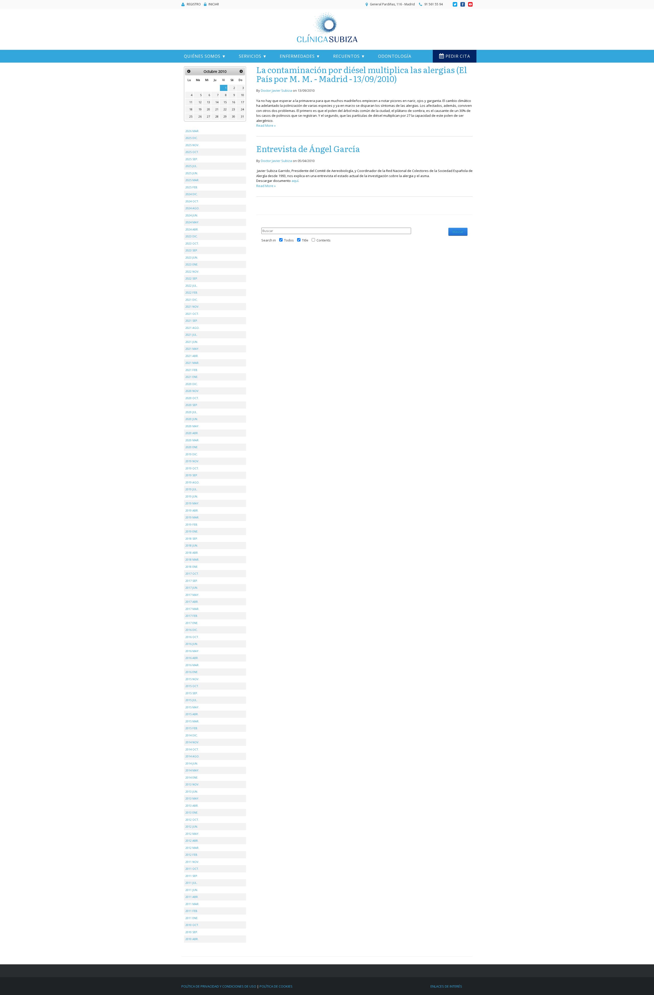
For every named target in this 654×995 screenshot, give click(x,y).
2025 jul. (191, 166)
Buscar (458, 231)
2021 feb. (191, 370)
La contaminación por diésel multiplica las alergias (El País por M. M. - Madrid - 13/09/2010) (361, 74)
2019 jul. (191, 489)
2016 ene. (191, 672)
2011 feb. (191, 911)
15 (225, 102)
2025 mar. (192, 180)
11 (190, 102)
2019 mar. (192, 517)
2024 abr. (191, 229)
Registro (194, 4)
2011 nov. (192, 862)
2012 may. (192, 834)
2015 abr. (191, 714)
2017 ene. (191, 623)
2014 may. (192, 770)
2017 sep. (191, 581)
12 (200, 102)
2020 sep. (191, 405)
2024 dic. (191, 194)
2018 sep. (191, 538)
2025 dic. (191, 138)
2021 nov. (192, 306)
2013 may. (192, 798)
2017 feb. (191, 616)
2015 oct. (192, 686)
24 (242, 109)
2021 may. (192, 349)
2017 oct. (192, 573)
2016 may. (192, 651)
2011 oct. (192, 869)
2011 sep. (191, 876)
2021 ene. (191, 377)
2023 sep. (191, 250)
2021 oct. (192, 314)
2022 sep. (191, 278)
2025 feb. (191, 187)
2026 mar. (192, 131)
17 (242, 102)
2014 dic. (191, 735)
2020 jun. (191, 419)
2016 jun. (191, 644)
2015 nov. (192, 679)
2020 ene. (191, 447)
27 (208, 116)
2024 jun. (191, 215)
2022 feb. (191, 292)
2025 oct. (192, 152)
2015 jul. (191, 700)
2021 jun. (191, 342)
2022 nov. (192, 271)
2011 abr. (191, 897)
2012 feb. (191, 855)
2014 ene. (191, 777)
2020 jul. (191, 412)
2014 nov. (192, 742)
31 (242, 116)
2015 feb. (191, 728)
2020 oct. (192, 398)
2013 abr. (191, 805)
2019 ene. (191, 531)
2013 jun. (191, 791)
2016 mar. (192, 665)
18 (190, 109)
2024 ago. (192, 208)
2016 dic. (191, 630)
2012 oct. (192, 820)
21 (216, 109)
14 (216, 102)
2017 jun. (191, 587)
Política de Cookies (276, 986)
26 (200, 116)
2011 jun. (191, 890)
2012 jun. (191, 826)
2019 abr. (191, 510)
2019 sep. (191, 475)
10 (242, 95)
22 (225, 109)
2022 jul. (191, 285)
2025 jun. (191, 173)
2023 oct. (192, 243)
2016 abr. (191, 658)
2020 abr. (191, 433)
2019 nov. (192, 461)
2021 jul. (191, 335)
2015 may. (192, 707)
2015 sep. (191, 693)
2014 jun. (191, 763)
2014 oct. (192, 749)
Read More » (266, 125)
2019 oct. (192, 468)
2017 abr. (191, 602)
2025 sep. (191, 159)
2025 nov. (192, 145)
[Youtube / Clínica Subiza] (470, 4)
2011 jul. (191, 883)
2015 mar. (192, 721)
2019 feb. (191, 524)
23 (233, 109)
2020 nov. (192, 391)
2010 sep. (191, 932)
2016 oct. (192, 637)
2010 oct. (192, 925)
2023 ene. (191, 264)
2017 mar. (192, 609)
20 (208, 109)
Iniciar (213, 4)
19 (200, 109)
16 (233, 102)
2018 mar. (192, 559)
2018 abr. (191, 552)
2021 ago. (192, 328)
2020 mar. (192, 440)
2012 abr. (191, 840)
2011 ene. (191, 918)
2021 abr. (191, 356)
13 (208, 102)
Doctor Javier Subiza (276, 90)
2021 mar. (192, 363)
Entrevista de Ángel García (308, 148)
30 (233, 116)
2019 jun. (191, 496)
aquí (294, 180)
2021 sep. (191, 320)
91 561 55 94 (433, 4)
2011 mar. (192, 904)
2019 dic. (191, 454)
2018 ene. (191, 567)
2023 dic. (191, 236)
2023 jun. (191, 257)
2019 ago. (192, 482)
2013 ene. (191, 812)
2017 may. (192, 595)
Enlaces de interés (446, 986)
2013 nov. (192, 784)
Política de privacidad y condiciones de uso (218, 986)
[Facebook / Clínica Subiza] (463, 4)
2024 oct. (192, 201)
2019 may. (192, 503)
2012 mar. (192, 848)
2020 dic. (191, 384)
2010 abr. (191, 939)
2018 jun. (191, 545)
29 (225, 116)
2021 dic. (191, 300)
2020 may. (192, 426)
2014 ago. (192, 756)
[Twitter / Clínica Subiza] (455, 4)
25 (190, 116)
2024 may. (192, 222)
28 (216, 116)
